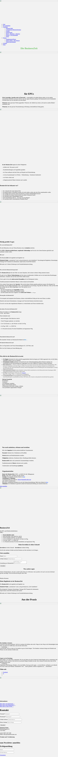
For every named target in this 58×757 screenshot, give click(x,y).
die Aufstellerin (6, 25)
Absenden (3, 725)
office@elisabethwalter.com (24, 479)
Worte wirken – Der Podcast (13, 40)
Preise (7, 36)
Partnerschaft (9, 32)
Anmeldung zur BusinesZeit (6, 563)
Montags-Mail (9, 28)
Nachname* (3, 716)
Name (1, 556)
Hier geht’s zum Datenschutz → (8, 705)
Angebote (5, 27)
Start (4, 24)
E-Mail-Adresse (4, 558)
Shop (4, 44)
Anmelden (3, 565)
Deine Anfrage (3, 722)
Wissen (4, 38)
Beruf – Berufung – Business (13, 33)
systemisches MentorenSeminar (13, 29)
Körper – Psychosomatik (12, 35)
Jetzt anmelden (3, 486)
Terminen (24, 372)
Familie (8, 31)
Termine (5, 43)
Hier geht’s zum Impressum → (7, 703)
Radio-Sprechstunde (11, 42)
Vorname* (2, 714)
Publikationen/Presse (11, 39)
